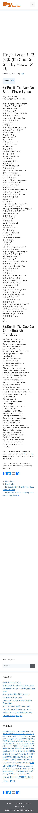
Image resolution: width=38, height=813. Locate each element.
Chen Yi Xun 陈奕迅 (18, 734)
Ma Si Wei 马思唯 (13, 748)
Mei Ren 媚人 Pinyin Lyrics (12, 697)
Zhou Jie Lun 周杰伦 (14, 777)
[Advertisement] (19, 33)
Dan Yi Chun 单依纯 (11, 736)
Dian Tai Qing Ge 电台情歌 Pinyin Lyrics (17, 709)
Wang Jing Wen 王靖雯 (23, 759)
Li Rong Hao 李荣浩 (23, 743)
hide (12, 80)
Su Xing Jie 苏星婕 (24, 757)
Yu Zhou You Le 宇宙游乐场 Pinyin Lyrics (17, 713)
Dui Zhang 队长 (22, 736)
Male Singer (9, 481)
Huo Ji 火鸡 (9, 484)
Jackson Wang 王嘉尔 (29, 741)
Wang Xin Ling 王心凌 (15, 762)
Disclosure (27, 803)
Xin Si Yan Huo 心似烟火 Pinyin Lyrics (16, 706)
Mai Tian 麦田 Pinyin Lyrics (12, 716)
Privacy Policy (19, 806)
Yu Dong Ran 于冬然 (12, 771)
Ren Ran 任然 (15, 754)
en (7, 739)
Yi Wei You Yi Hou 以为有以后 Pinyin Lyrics (18, 685)
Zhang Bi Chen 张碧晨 (25, 771)
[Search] (32, 666)
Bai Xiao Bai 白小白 (22, 731)
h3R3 (9, 741)
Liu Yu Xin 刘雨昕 (12, 746)
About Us (10, 803)
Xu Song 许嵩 (23, 766)
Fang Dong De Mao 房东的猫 (17, 739)
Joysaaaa (14, 743)
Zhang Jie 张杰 (9, 773)
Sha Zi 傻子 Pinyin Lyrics (12, 682)
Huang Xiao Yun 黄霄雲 (17, 741)
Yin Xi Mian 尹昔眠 (21, 768)
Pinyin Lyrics (28, 454)
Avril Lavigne (12, 731)
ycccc (14, 768)
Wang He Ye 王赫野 (9, 759)
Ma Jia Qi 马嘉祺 (22, 746)
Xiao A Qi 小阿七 (25, 762)
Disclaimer (18, 803)
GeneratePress (28, 810)
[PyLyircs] (12, 5)
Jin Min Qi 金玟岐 (7, 743)
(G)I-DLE (5, 731)
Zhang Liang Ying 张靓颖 (22, 773)
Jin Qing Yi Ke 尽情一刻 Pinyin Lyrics (16, 694)
